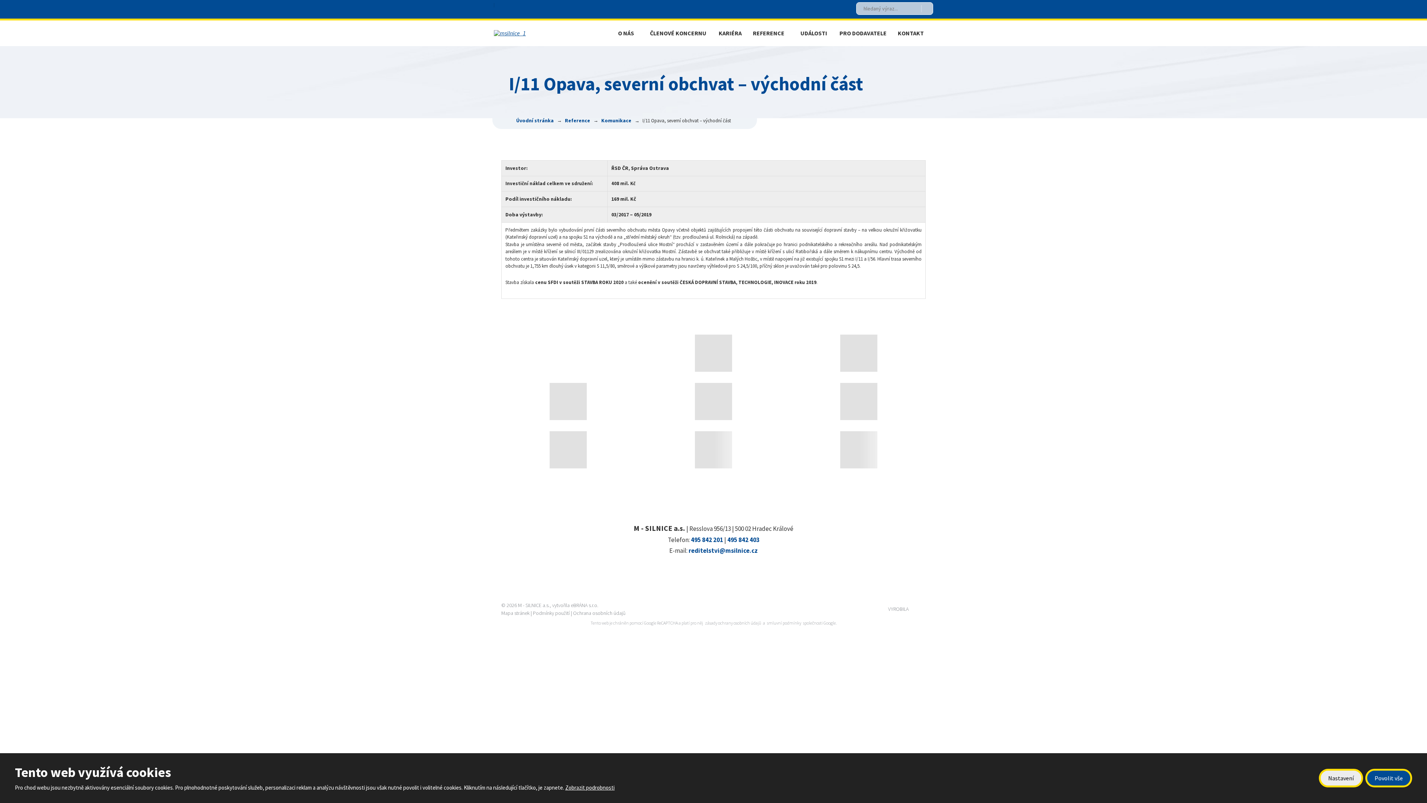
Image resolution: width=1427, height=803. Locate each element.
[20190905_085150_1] (713, 449)
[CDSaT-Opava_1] (858, 353)
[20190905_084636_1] (568, 449)
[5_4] (858, 401)
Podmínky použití (551, 613)
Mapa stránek (515, 613)
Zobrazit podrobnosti (590, 787)
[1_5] (858, 449)
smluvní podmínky (784, 623)
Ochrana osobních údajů (599, 613)
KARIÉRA (730, 33)
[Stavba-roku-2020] (713, 353)
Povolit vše (1389, 778)
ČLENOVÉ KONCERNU (678, 33)
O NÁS (626, 33)
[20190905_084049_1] (713, 401)
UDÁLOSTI (813, 33)
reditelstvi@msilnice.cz (723, 550)
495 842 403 (743, 540)
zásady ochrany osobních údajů (733, 623)
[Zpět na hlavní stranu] (544, 33)
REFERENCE (768, 33)
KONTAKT (911, 33)
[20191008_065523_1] (568, 401)
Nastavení (1341, 778)
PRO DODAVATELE (863, 33)
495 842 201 (707, 540)
